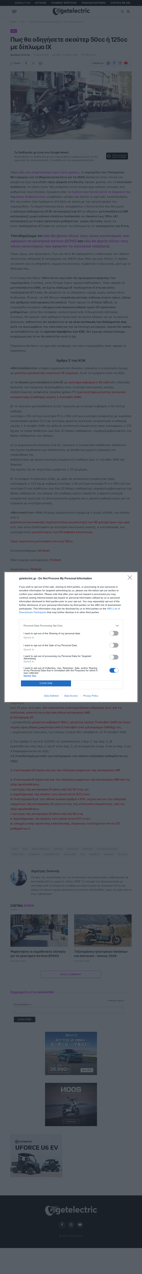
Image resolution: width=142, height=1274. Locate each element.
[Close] (131, 578)
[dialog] (71, 637)
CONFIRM (46, 683)
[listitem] (71, 625)
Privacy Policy (90, 695)
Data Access (71, 695)
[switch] (113, 633)
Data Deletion (51, 695)
